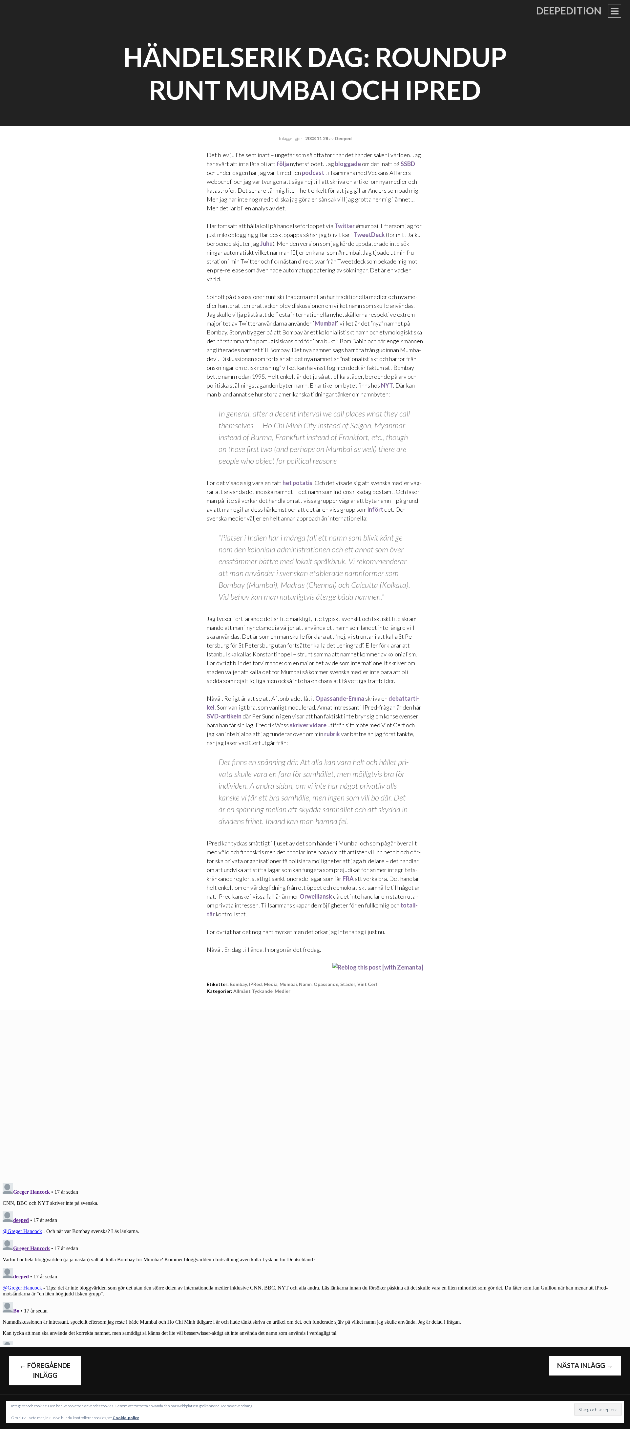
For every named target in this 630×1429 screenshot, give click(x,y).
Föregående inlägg (45, 1370)
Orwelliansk (316, 896)
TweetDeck (369, 234)
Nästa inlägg (585, 1365)
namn (305, 984)
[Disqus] (315, 1092)
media (271, 984)
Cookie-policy (126, 1417)
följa (283, 163)
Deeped (343, 138)
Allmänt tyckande (253, 991)
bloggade (348, 163)
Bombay (238, 984)
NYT (387, 385)
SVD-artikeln (224, 716)
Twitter (344, 225)
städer (347, 984)
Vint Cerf (367, 984)
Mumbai (325, 323)
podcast (313, 172)
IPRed (255, 984)
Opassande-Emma (339, 698)
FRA (348, 878)
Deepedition (568, 10)
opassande (326, 984)
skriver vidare (308, 725)
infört (375, 509)
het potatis (297, 482)
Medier (282, 991)
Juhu (266, 243)
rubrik (332, 733)
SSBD (408, 163)
